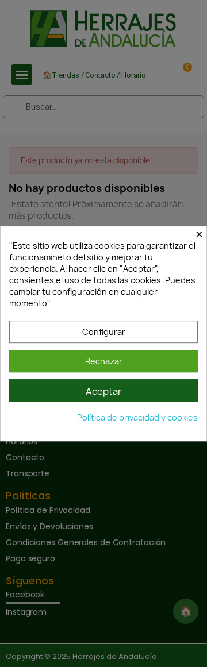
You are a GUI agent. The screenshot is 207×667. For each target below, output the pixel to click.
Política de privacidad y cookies (137, 417)
